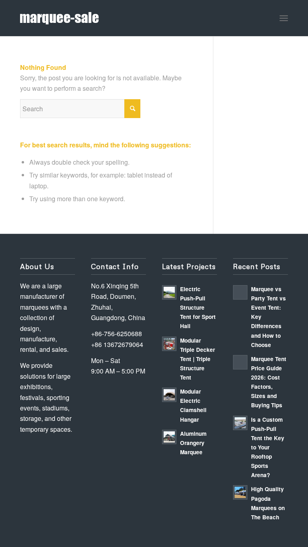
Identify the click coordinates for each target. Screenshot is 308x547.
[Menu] (284, 18)
